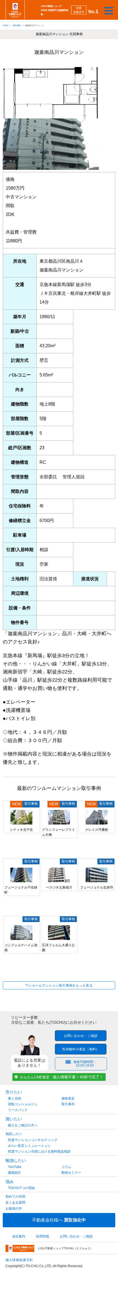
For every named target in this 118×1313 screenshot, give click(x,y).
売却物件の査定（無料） (80, 1049)
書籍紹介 (14, 1172)
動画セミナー (71, 1172)
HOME (6, 25)
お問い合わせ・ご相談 (81, 1036)
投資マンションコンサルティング (32, 1140)
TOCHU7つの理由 (21, 1188)
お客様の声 (13, 1208)
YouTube (14, 1166)
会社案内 (18, 1236)
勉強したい (15, 1160)
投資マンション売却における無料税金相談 (39, 1151)
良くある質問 (15, 1202)
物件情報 (17, 25)
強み (9, 1181)
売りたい (13, 1092)
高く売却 (14, 1098)
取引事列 (68, 1104)
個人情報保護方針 (19, 1260)
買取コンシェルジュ (23, 1104)
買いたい (13, 1119)
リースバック (18, 1110)
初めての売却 (15, 1196)
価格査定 (68, 1098)
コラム (66, 1166)
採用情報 (42, 1236)
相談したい (13, 1134)
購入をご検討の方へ (23, 1125)
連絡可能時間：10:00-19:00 (84, 1063)
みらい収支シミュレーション (29, 1145)
